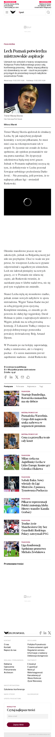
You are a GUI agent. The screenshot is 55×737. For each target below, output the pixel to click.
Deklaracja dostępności (38, 656)
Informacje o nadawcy (37, 653)
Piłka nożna (9, 44)
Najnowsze (31, 386)
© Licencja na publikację (15, 367)
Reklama (8, 664)
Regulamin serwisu (36, 650)
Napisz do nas (10, 650)
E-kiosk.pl (32, 664)
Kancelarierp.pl (34, 675)
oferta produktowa (12, 699)
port (21, 12)
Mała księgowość (35, 672)
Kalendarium (33, 694)
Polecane (20, 386)
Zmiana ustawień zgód (38, 647)
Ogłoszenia (9, 667)
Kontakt (7, 647)
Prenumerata (10, 670)
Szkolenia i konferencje (14, 689)
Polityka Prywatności (37, 644)
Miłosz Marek (10, 124)
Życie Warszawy (35, 681)
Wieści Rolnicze (34, 678)
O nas (6, 644)
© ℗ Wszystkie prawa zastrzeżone (19, 370)
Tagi (41, 386)
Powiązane (8, 386)
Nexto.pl (31, 670)
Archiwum (8, 672)
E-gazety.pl (32, 667)
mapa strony (9, 694)
